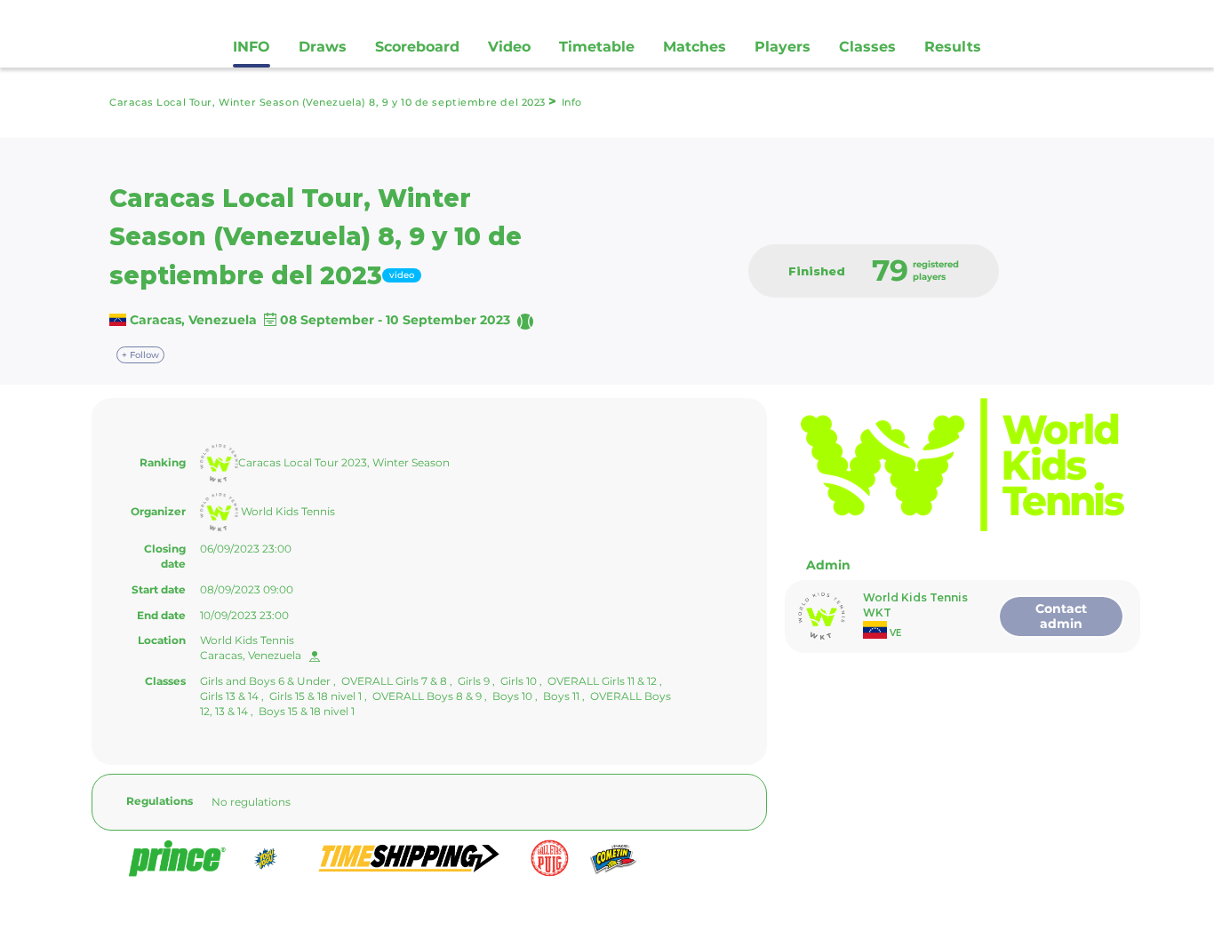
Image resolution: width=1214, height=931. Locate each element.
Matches (694, 46)
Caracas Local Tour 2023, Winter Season (344, 462)
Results (952, 46)
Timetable (597, 46)
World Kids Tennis (286, 511)
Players (783, 46)
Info (572, 102)
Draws (323, 46)
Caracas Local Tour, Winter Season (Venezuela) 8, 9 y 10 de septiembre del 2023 (328, 102)
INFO (251, 46)
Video (509, 46)
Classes (867, 46)
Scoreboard (417, 46)
